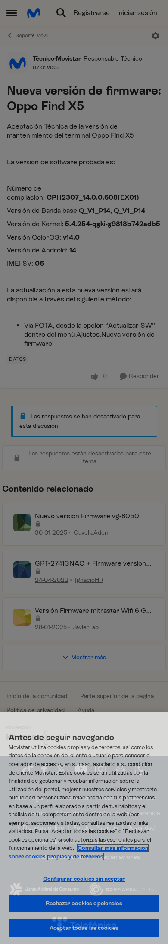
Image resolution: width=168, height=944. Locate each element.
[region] (84, 828)
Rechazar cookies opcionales (84, 903)
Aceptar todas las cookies (84, 928)
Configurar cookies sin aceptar (84, 879)
